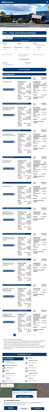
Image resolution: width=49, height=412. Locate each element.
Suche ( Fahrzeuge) (24, 69)
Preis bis (39, 47)
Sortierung (4, 62)
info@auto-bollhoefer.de (11, 365)
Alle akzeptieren (37, 408)
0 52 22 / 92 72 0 (9, 367)
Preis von (27, 47)
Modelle (19, 43)
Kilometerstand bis (18, 47)
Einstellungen (24, 408)
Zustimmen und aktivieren (24, 396)
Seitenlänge (28, 62)
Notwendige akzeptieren (10, 408)
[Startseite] (7, 1)
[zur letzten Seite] (34, 335)
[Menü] (47, 2)
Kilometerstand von (6, 47)
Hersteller (4, 43)
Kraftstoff (35, 43)
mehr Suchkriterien (24, 59)
